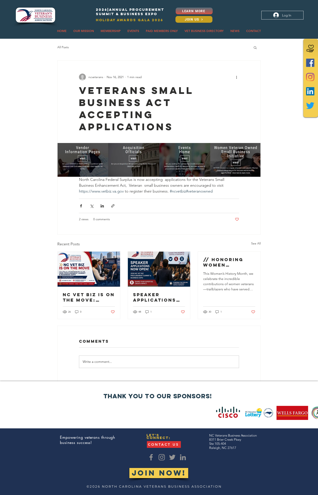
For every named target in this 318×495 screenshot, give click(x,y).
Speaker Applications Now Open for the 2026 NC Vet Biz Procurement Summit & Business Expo (158, 297)
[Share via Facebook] (81, 206)
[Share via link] (113, 206)
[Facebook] (310, 63)
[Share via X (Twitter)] (92, 206)
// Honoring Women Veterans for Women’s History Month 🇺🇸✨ (227, 262)
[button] (83, 31)
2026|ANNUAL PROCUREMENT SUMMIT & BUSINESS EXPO (130, 11)
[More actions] (236, 77)
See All (256, 243)
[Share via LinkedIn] (102, 206)
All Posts (63, 47)
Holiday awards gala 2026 (129, 20)
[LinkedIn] (310, 91)
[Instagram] (310, 77)
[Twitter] (310, 105)
